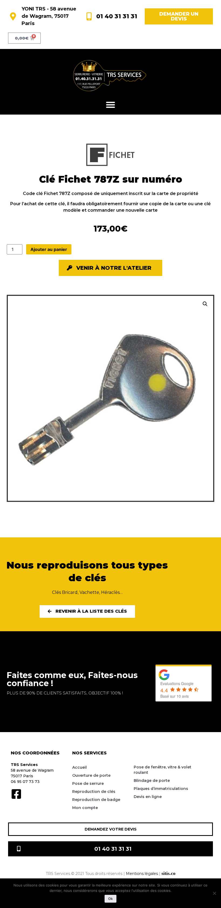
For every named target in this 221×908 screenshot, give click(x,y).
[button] (110, 104)
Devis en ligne (148, 796)
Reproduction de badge (96, 799)
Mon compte (85, 807)
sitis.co (168, 873)
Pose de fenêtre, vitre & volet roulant (162, 770)
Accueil (79, 767)
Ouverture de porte (91, 775)
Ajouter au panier (48, 249)
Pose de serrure (88, 783)
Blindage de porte (152, 780)
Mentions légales (142, 873)
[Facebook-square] (16, 794)
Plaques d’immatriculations (161, 788)
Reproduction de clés (93, 791)
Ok (110, 898)
